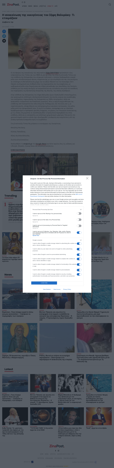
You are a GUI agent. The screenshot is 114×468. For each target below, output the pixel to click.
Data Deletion (47, 289)
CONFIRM (44, 283)
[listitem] (57, 209)
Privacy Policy (67, 289)
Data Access (57, 289)
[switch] (79, 213)
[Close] (88, 179)
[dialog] (57, 234)
